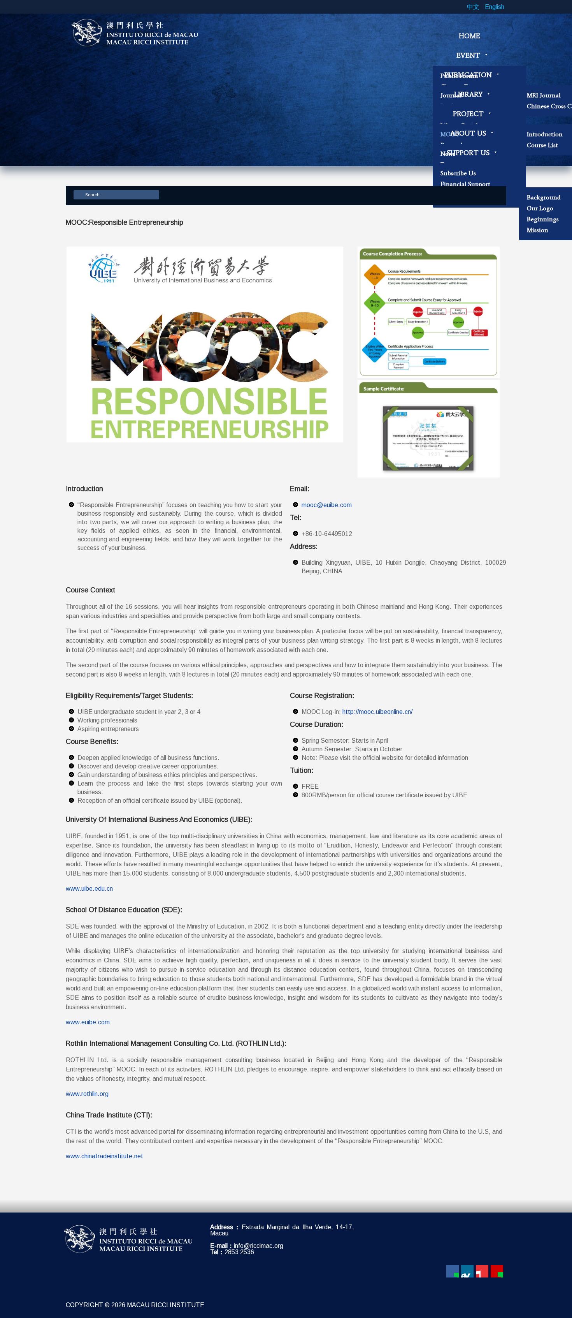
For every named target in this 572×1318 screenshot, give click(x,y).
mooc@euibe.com (327, 505)
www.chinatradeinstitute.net (104, 1156)
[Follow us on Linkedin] (467, 1271)
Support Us (468, 152)
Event (468, 55)
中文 (474, 7)
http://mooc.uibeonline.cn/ (377, 711)
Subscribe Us (458, 173)
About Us (468, 133)
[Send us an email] (497, 1271)
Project (468, 113)
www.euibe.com (88, 1022)
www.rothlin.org (87, 1094)
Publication (468, 74)
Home (469, 36)
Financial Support (465, 184)
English (494, 7)
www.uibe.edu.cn (89, 888)
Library (468, 94)
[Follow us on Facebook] (452, 1271)
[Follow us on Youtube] (482, 1271)
